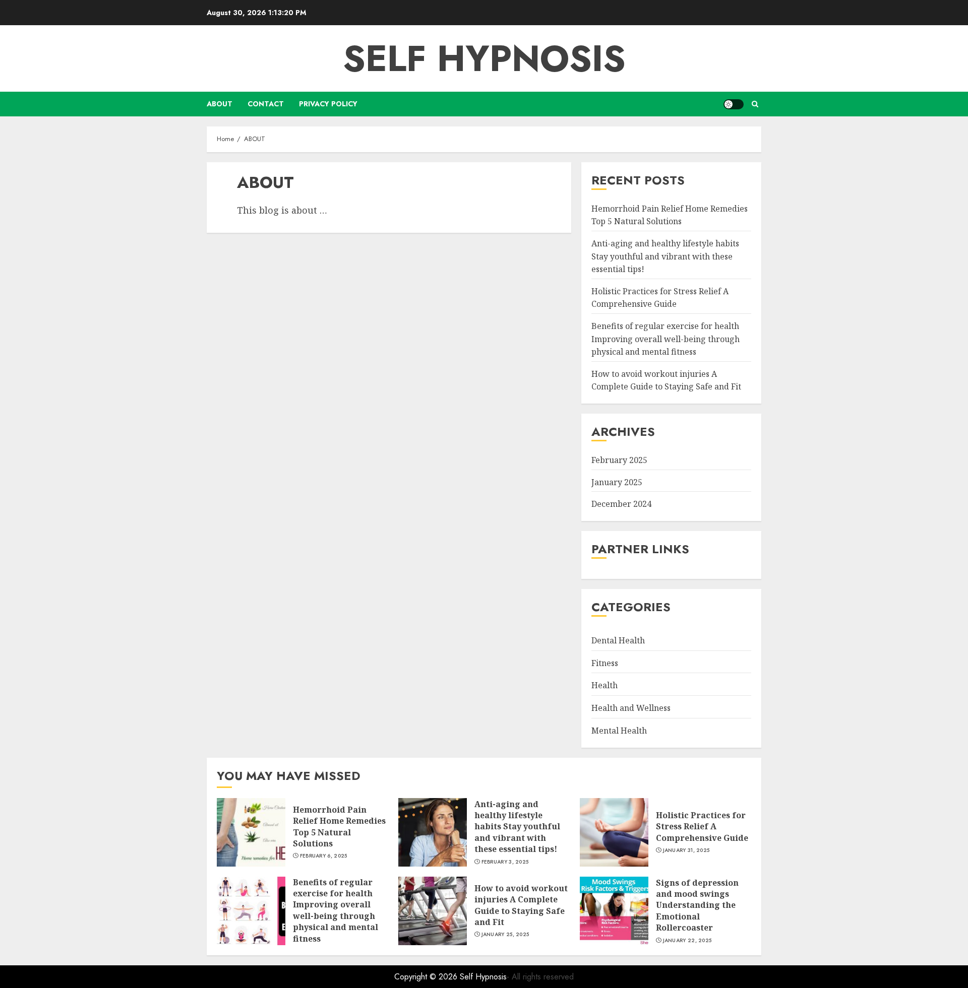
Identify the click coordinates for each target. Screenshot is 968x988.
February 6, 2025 (323, 856)
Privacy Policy (328, 104)
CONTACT (266, 104)
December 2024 (621, 503)
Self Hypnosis (484, 58)
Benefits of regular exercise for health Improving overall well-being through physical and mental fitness (665, 338)
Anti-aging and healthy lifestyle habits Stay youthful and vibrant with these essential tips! (665, 256)
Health (604, 685)
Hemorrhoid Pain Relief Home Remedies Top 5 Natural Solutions (339, 826)
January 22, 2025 (687, 940)
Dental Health (618, 640)
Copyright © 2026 (427, 976)
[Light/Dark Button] (733, 104)
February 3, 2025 (505, 862)
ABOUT (219, 104)
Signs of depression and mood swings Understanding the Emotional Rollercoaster (697, 905)
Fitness (604, 663)
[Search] (755, 104)
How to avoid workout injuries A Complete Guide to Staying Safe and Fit (521, 905)
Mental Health (619, 730)
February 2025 (619, 460)
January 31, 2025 (686, 850)
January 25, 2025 (505, 934)
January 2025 (616, 482)
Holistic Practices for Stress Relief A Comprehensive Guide (702, 826)
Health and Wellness (631, 707)
